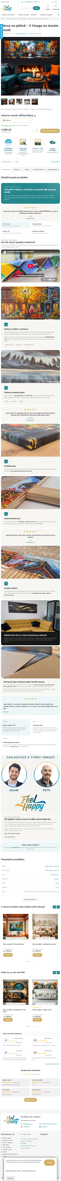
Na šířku (56, 879)
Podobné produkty (52, 169)
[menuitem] (9, 14)
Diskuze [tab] (27, 169)
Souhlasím (49, 1162)
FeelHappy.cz (26, 1127)
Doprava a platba (5, 2)
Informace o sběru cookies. (13, 1171)
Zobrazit (8, 955)
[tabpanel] (15, 935)
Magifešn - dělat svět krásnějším (26, 1142)
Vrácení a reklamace (7, 1142)
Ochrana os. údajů (7, 1149)
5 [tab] (33, 961)
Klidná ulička (48, 870)
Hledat (36, 8)
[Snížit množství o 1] (37, 132)
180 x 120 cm (17, 938)
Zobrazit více (30, 1100)
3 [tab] (30, 961)
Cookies (5, 1152)
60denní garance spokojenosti (10, 1154)
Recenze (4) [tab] (16, 169)
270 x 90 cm (47, 938)
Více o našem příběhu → (10, 837)
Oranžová (56, 866)
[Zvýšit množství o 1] (37, 130)
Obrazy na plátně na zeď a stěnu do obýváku (28, 1147)
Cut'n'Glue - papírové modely (29, 1139)
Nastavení (10, 1178)
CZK (55, 2)
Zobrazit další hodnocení (52, 1064)
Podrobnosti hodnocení (21, 33)
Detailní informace (47, 109)
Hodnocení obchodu (30, 1070)
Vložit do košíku (51, 131)
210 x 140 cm (9, 938)
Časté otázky (6, 1145)
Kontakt (5, 1156)
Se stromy (56, 870)
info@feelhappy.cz (14, 746)
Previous (54, 907)
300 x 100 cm (39, 938)
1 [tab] (27, 961)
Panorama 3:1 (55, 874)
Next (58, 907)
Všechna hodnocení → (30, 218)
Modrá (51, 866)
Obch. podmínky (7, 1147)
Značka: (55, 161)
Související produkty (38, 169)
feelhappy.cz (45, 1127)
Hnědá (46, 866)
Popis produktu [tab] (6, 169)
